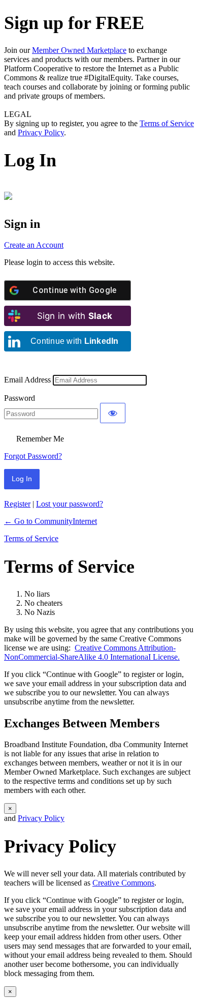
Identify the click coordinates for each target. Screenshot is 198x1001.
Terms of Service (167, 123)
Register (17, 503)
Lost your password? (69, 503)
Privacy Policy (41, 132)
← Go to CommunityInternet (50, 521)
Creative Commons (123, 882)
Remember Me (40, 438)
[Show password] (112, 413)
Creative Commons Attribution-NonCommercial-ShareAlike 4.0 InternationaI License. (92, 652)
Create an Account (33, 245)
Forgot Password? (33, 456)
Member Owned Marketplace (79, 50)
